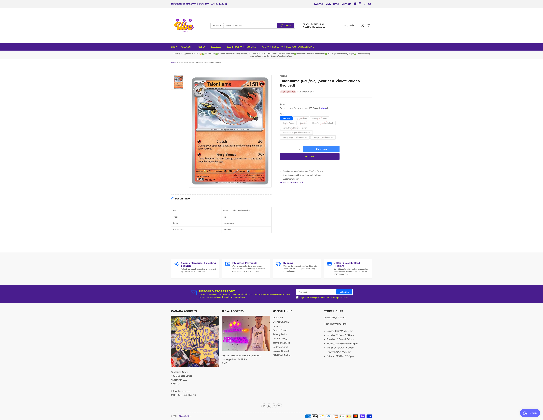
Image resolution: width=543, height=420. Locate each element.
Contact (346, 3)
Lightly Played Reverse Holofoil (295, 128)
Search (287, 25)
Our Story (278, 317)
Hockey (201, 47)
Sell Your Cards (280, 346)
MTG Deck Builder (282, 355)
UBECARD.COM (184, 416)
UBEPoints (332, 3)
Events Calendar (281, 321)
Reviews (277, 326)
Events (318, 3)
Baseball (216, 47)
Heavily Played (288, 123)
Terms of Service (281, 342)
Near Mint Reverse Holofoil (322, 123)
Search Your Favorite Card (291, 182)
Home (173, 62)
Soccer (276, 47)
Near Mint (286, 118)
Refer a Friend (280, 330)
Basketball (233, 47)
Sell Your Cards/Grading (300, 47)
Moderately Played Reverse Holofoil (296, 132)
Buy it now (309, 156)
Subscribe (344, 292)
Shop (174, 47)
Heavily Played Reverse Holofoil (295, 137)
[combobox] (259, 26)
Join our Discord (281, 351)
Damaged (303, 123)
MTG (264, 47)
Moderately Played (319, 118)
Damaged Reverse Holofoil (323, 137)
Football (250, 47)
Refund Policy (280, 338)
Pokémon (186, 47)
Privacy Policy (280, 334)
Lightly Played (301, 118)
